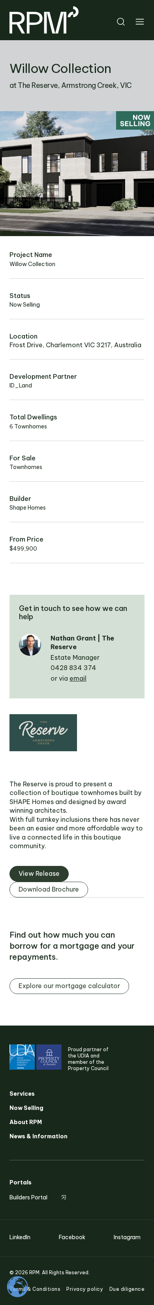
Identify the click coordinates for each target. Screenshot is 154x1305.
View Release (39, 873)
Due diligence (127, 1289)
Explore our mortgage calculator (69, 986)
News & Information (38, 1136)
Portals (20, 1182)
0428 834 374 (73, 668)
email (77, 678)
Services (22, 1093)
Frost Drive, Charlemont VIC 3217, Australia (75, 345)
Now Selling (26, 1107)
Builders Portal (28, 1197)
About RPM (25, 1122)
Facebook (72, 1237)
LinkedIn (19, 1237)
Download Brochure (49, 889)
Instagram (127, 1237)
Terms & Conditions (34, 1289)
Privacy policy (84, 1289)
